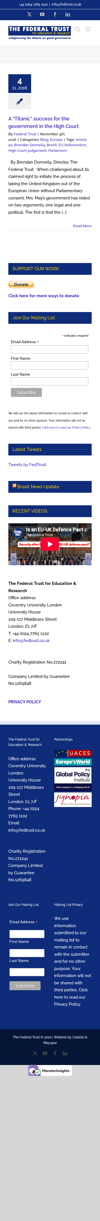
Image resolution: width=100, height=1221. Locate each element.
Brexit (52, 145)
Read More (82, 226)
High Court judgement (27, 150)
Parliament (57, 150)
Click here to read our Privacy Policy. (66, 427)
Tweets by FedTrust (27, 464)
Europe (56, 140)
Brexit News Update (38, 486)
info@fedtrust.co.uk (66, 4)
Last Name (20, 374)
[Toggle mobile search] (77, 29)
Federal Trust (25, 134)
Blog (44, 140)
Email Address (25, 342)
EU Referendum (72, 145)
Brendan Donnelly (29, 145)
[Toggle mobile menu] (89, 29)
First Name (20, 358)
